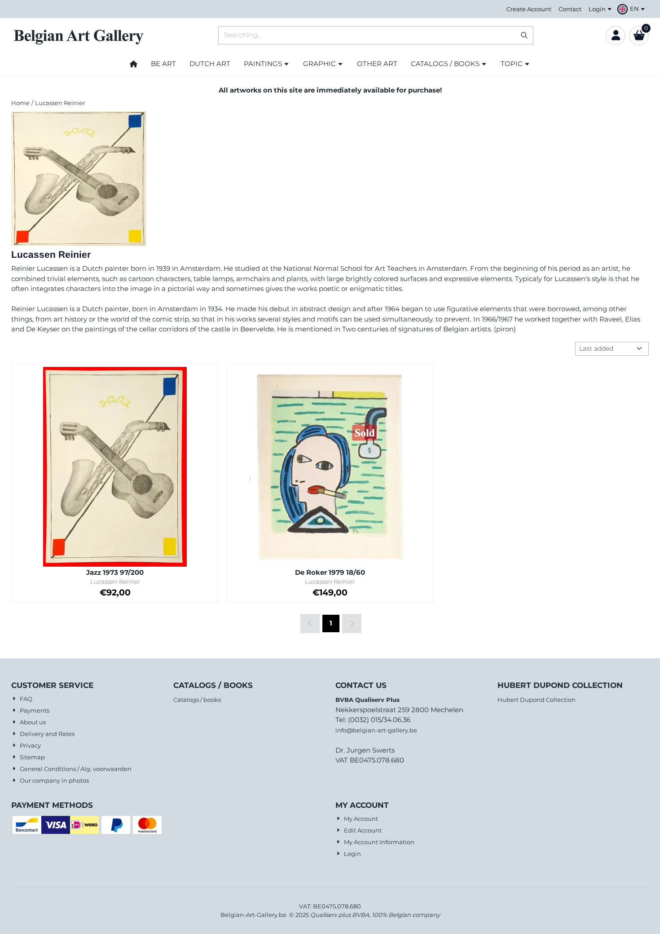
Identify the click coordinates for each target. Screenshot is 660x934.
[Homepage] (133, 64)
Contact (570, 9)
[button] (632, 9)
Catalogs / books (197, 699)
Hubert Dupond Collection (536, 699)
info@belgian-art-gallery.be (376, 730)
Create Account (528, 9)
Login (597, 9)
